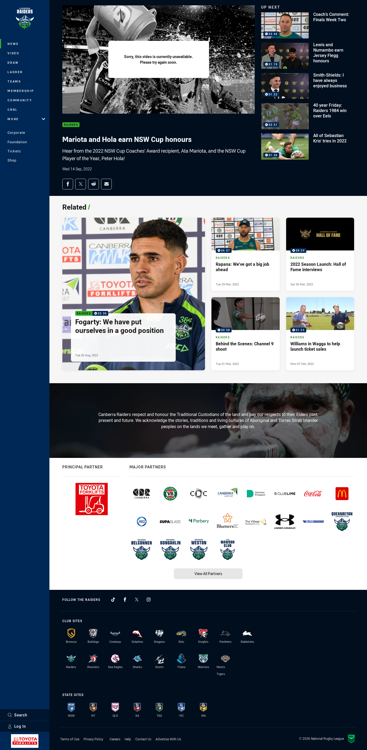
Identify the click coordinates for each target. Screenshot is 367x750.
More (13, 119)
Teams (14, 81)
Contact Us (143, 739)
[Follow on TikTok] (113, 599)
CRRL (13, 109)
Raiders (71, 125)
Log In (20, 726)
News (13, 44)
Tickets (14, 151)
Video (14, 53)
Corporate (16, 132)
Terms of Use (69, 739)
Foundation (17, 141)
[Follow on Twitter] (137, 599)
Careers (115, 739)
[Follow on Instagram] (148, 599)
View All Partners (208, 573)
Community (20, 100)
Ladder (15, 72)
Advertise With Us (168, 739)
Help (128, 739)
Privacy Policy (93, 739)
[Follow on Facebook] (125, 599)
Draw (13, 62)
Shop (12, 160)
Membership (21, 91)
